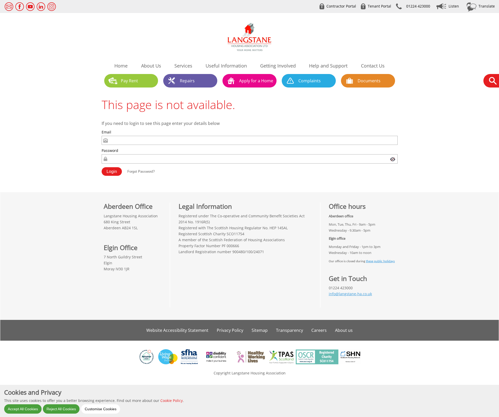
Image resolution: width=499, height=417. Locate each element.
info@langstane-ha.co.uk (350, 293)
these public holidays (380, 261)
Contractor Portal (341, 6)
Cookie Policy (171, 400)
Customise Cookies (100, 409)
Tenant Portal (379, 6)
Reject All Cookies (61, 409)
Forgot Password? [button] (141, 171)
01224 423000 (418, 6)
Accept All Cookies (23, 409)
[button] (112, 171)
